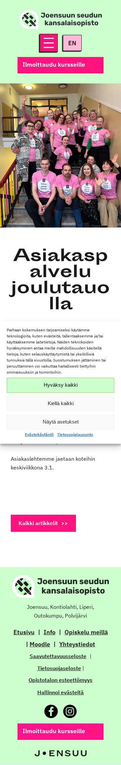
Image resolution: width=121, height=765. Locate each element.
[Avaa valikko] (48, 43)
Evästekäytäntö (39, 434)
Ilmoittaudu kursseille (54, 64)
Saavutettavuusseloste (58, 656)
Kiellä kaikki (61, 403)
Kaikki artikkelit (38, 523)
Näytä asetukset (61, 422)
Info (49, 632)
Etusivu (24, 632)
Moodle (40, 644)
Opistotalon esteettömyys (60, 680)
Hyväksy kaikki (61, 385)
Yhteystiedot (77, 644)
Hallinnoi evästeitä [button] (60, 692)
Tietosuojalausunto (75, 434)
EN (72, 43)
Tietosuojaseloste (59, 668)
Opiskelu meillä (86, 632)
